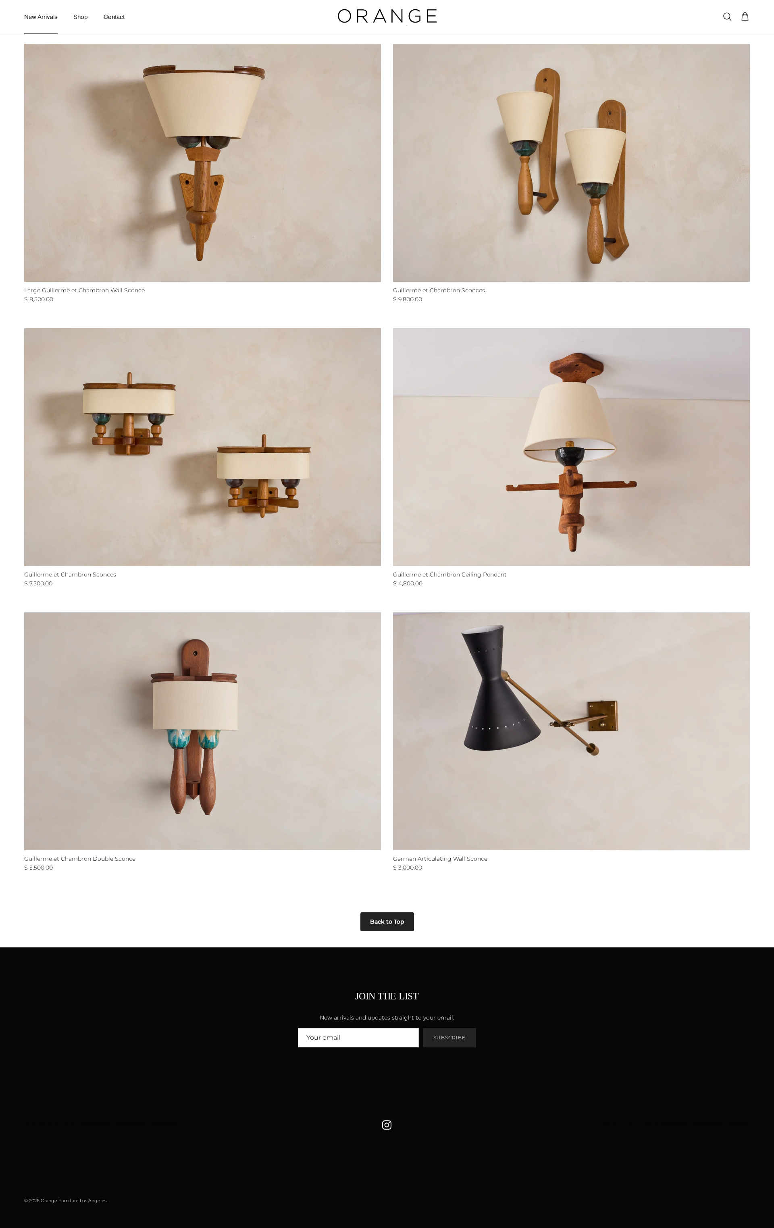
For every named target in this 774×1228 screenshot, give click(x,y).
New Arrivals (41, 17)
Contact (114, 17)
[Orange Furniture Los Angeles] (387, 17)
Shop (80, 17)
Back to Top (387, 921)
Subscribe (449, 1037)
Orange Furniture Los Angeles (73, 1200)
